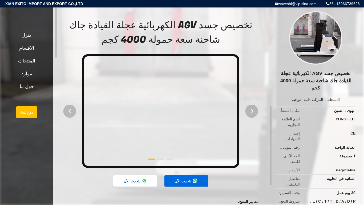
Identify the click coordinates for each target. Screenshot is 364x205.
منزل (27, 35)
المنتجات (333, 99)
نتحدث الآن (183, 181)
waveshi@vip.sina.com (297, 4)
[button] (69, 111)
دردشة (26, 112)
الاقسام (26, 48)
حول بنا (27, 86)
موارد (26, 73)
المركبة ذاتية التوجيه (307, 99)
